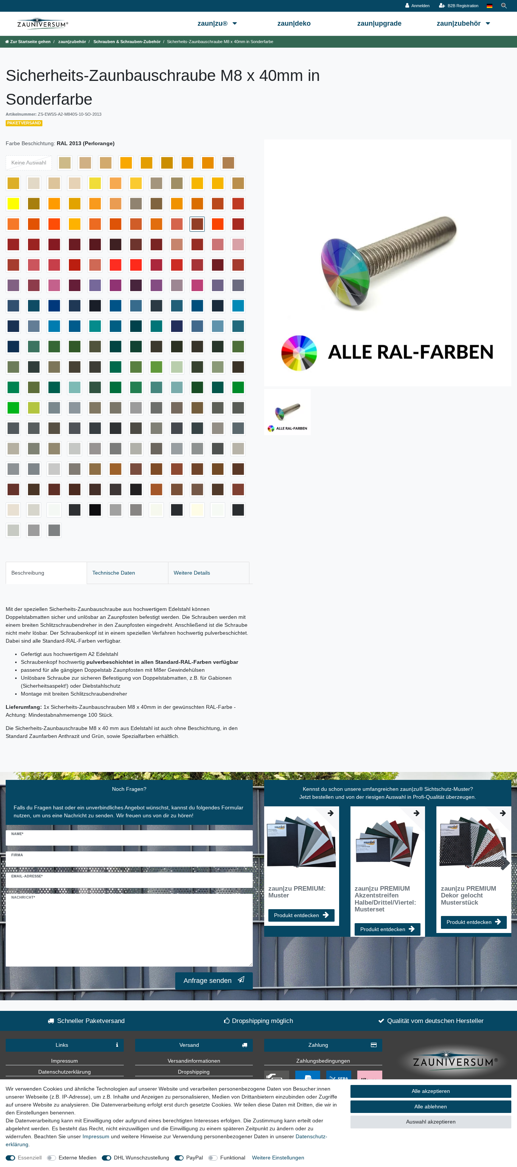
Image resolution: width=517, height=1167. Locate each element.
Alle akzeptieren (431, 1091)
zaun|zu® (213, 23)
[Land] (490, 6)
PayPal (194, 1158)
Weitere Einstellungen (278, 1158)
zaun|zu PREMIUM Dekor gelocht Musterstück (468, 895)
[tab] (46, 573)
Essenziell (30, 1158)
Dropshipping (194, 1072)
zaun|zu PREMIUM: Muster (297, 892)
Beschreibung (27, 573)
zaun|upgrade (379, 23)
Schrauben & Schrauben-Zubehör (126, 41)
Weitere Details (192, 573)
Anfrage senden (208, 980)
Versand (189, 1045)
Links (62, 1045)
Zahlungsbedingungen (323, 1061)
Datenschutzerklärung (64, 1072)
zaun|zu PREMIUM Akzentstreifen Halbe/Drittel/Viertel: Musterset (385, 899)
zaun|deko (294, 23)
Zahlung (318, 1045)
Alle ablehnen (430, 1106)
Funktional (232, 1158)
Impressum (64, 1061)
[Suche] (504, 6)
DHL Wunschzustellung (141, 1158)
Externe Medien (78, 1158)
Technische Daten (113, 573)
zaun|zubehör (460, 23)
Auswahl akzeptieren (431, 1122)
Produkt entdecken (296, 915)
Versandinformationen (194, 1061)
